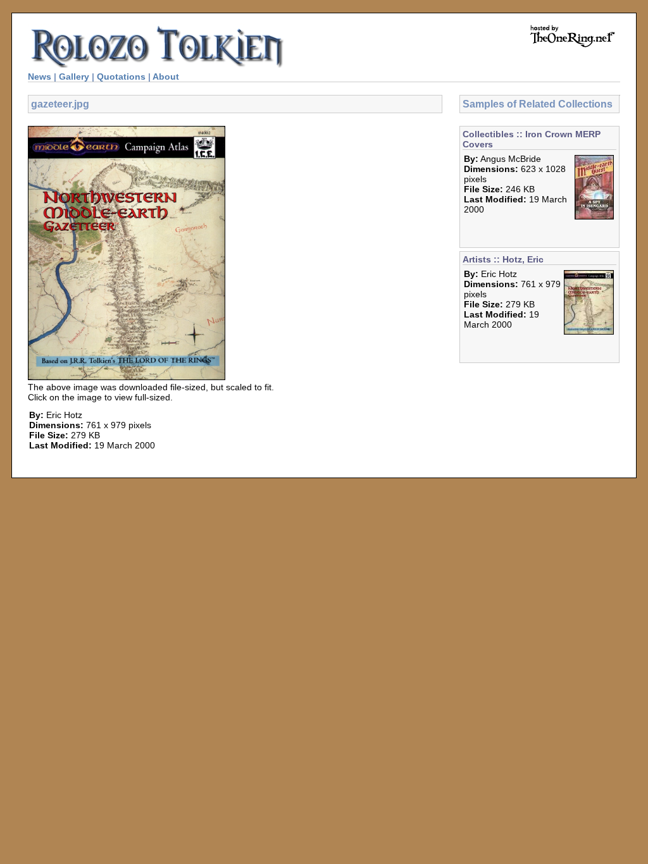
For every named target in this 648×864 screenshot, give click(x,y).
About (166, 76)
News (39, 76)
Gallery (74, 76)
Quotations (121, 76)
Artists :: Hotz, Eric (503, 259)
